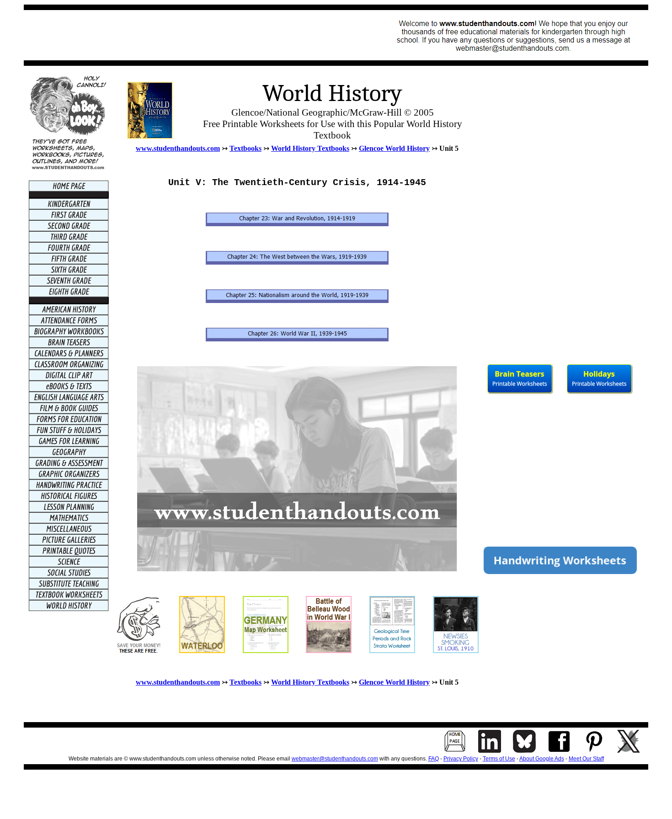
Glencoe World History (394, 148)
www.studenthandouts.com (178, 148)
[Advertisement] (195, 35)
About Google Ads (541, 758)
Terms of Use (499, 758)
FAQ (433, 758)
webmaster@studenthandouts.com (335, 758)
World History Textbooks (310, 148)
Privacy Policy (460, 758)
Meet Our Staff (586, 758)
